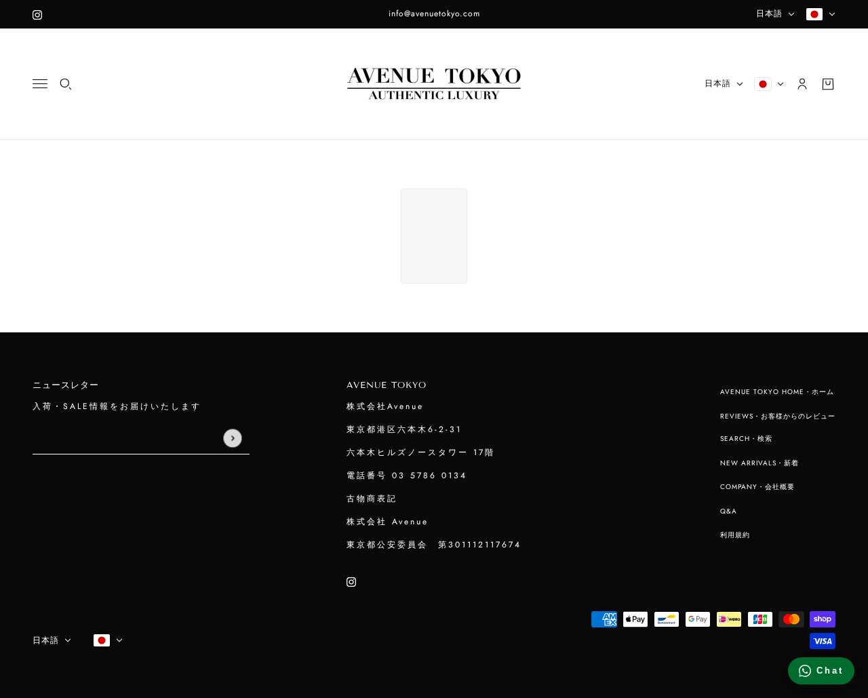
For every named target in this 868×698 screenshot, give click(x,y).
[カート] (828, 84)
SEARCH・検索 (746, 438)
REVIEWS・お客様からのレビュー (777, 416)
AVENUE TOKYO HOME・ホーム (777, 392)
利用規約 (735, 535)
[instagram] (37, 14)
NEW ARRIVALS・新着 (759, 463)
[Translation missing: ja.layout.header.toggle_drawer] (40, 83)
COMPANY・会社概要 (757, 487)
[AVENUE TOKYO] (434, 84)
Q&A (728, 511)
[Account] (802, 84)
